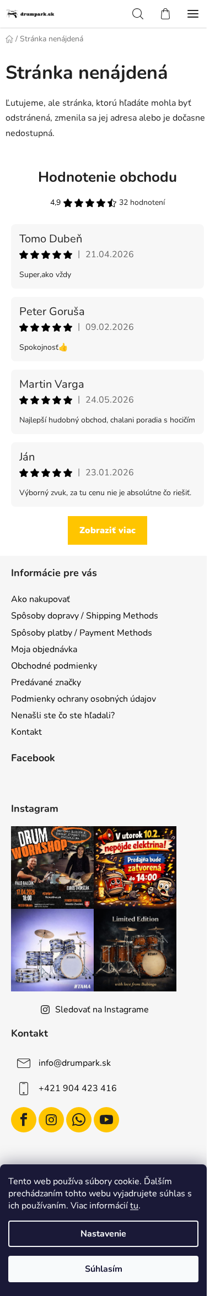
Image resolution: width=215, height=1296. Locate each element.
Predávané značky (46, 682)
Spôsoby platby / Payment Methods (81, 633)
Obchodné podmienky (54, 666)
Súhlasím (103, 1269)
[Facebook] (23, 1119)
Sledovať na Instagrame (102, 1010)
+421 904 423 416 (78, 1088)
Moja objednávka (44, 649)
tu (134, 1206)
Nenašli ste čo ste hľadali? (63, 715)
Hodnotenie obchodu (107, 177)
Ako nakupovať (40, 599)
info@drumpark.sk (75, 1063)
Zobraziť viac (107, 530)
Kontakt (26, 732)
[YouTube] (106, 1119)
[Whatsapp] (79, 1119)
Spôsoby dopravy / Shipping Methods (84, 616)
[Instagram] (51, 1119)
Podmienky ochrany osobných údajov (83, 699)
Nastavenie (103, 1234)
